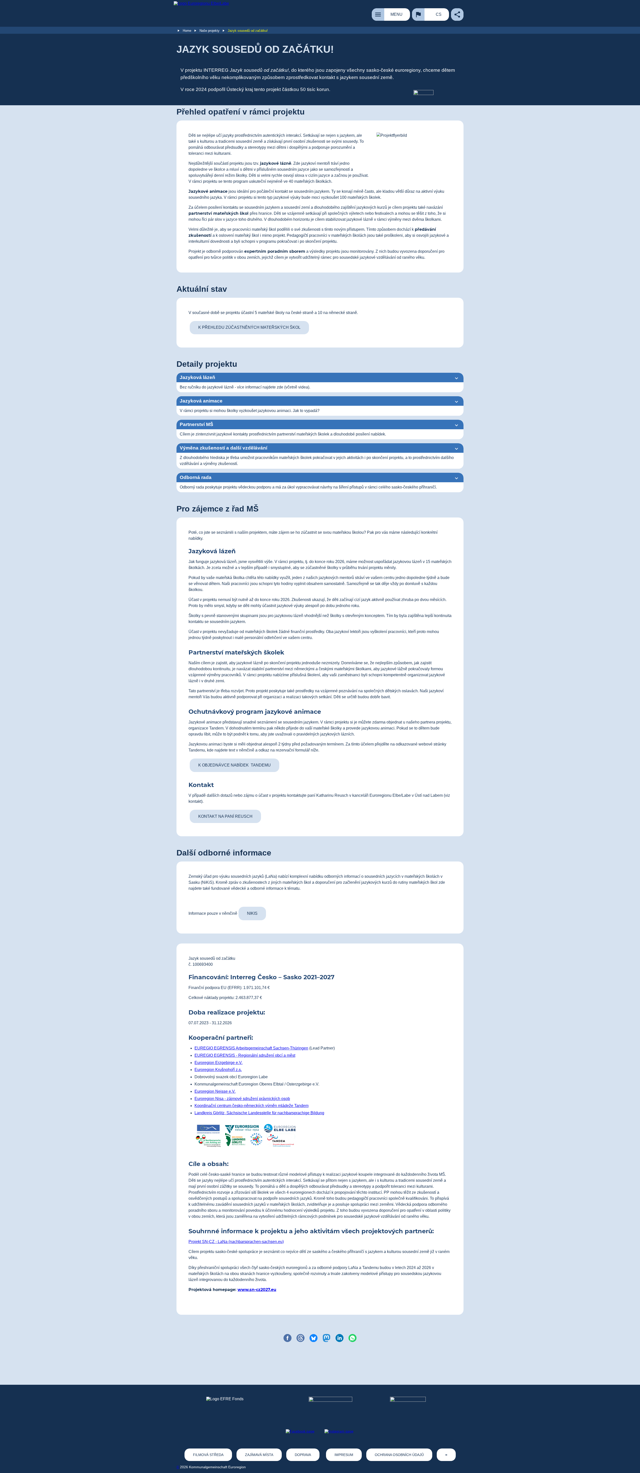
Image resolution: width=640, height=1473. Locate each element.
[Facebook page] (300, 1431)
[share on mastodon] (326, 1338)
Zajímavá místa (259, 1455)
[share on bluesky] (313, 1338)
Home (187, 30)
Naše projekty (210, 30)
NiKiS (252, 913)
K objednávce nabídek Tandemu (234, 765)
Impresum (343, 1455)
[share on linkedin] (339, 1338)
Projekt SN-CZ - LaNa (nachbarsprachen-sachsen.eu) (236, 1242)
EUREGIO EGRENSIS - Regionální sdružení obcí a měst (244, 1055)
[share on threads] (300, 1338)
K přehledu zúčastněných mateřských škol (249, 327)
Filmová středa (208, 1455)
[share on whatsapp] (352, 1338)
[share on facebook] (287, 1338)
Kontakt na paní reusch (225, 816)
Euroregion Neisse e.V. (215, 1091)
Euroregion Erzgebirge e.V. (218, 1062)
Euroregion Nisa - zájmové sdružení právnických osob (242, 1098)
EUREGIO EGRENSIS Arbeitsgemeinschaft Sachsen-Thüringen (251, 1048)
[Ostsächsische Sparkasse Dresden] (412, 1406)
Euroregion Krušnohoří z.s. (218, 1070)
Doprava (303, 1455)
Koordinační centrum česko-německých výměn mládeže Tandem (251, 1106)
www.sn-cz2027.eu (257, 1289)
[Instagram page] (339, 1431)
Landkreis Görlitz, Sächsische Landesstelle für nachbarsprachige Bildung (259, 1113)
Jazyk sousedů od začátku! (248, 30)
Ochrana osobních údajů (399, 1455)
